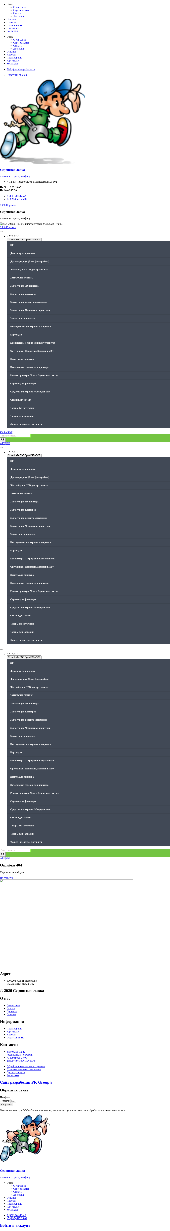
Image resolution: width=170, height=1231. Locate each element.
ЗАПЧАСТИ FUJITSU (21, 277)
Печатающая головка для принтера (29, 367)
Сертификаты (21, 10)
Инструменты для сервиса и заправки (30, 326)
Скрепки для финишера (23, 383)
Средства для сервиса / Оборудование (30, 391)
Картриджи (16, 334)
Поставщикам (14, 25)
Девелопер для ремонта (22, 253)
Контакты (12, 31)
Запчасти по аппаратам (22, 318)
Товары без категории (22, 408)
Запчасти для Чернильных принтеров (30, 310)
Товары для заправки (22, 416)
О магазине (19, 7)
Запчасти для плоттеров (23, 294)
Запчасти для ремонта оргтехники (28, 302)
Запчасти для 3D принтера (24, 286)
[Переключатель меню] (1, 231)
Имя (2, 1097)
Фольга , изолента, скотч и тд (26, 424)
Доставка (18, 16)
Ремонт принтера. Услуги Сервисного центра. (34, 375)
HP (12, 245)
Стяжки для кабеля (20, 400)
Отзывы (11, 19)
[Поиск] (3, 439)
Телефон (5, 1100)
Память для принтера (22, 359)
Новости (11, 22)
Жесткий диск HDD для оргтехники (29, 269)
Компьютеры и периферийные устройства (32, 343)
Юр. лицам (13, 28)
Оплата (17, 13)
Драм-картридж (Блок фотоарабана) (29, 261)
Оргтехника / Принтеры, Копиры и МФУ (32, 351)
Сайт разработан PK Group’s (26, 1082)
